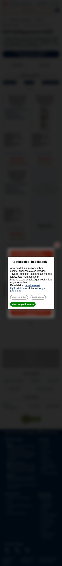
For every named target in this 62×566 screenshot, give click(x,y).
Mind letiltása (19, 297)
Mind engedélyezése (23, 304)
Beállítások (38, 297)
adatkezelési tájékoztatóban (25, 287)
